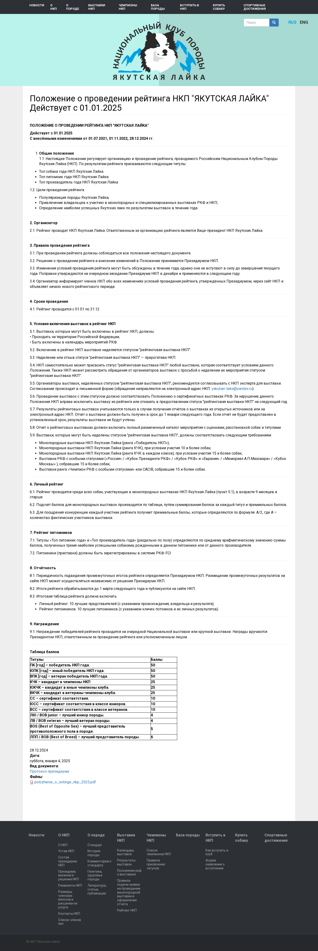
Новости (36, 5)
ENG (304, 22)
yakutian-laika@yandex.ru (232, 388)
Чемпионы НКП (128, 6)
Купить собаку (219, 6)
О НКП (53, 6)
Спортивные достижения (255, 6)
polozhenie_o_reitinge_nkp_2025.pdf (65, 782)
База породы (158, 6)
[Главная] (159, 51)
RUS (292, 22)
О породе (72, 6)
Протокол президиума (49, 771)
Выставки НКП (96, 6)
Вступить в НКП (189, 6)
